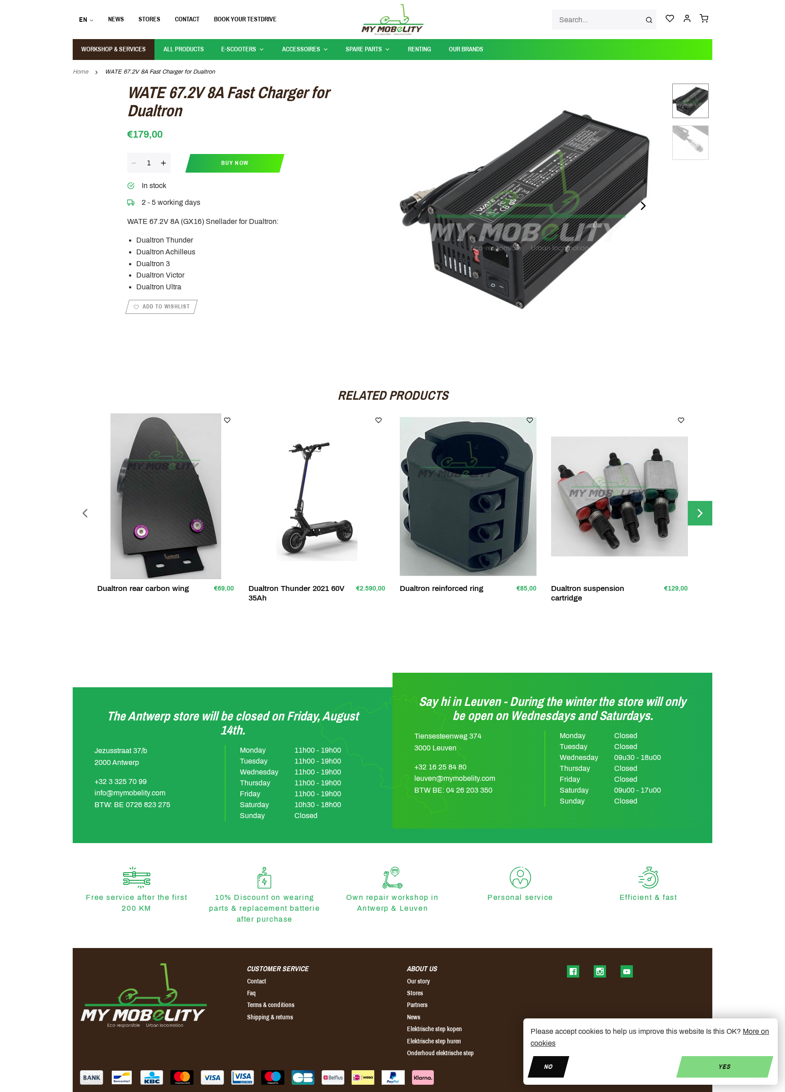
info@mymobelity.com (129, 793)
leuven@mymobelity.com (454, 778)
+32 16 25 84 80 (440, 767)
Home (80, 72)
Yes (724, 1066)
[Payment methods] (91, 1077)
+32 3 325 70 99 (120, 781)
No (548, 1066)
